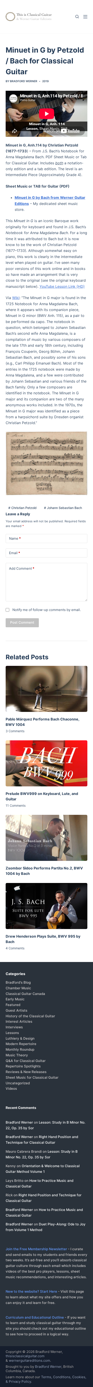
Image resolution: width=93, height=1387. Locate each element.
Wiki (15, 297)
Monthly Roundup (20, 1049)
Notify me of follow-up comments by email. (46, 610)
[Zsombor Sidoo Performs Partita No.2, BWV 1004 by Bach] (47, 838)
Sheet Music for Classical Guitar (32, 1077)
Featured (13, 1005)
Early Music (15, 999)
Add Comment (21, 568)
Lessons (12, 1033)
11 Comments (16, 805)
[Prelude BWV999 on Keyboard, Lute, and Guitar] (47, 763)
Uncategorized (18, 1083)
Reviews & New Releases (26, 1072)
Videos (11, 1088)
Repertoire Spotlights (23, 1066)
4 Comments (15, 948)
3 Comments (15, 731)
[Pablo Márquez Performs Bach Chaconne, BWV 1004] (47, 689)
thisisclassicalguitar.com (25, 1356)
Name (15, 538)
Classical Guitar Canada (25, 994)
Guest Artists (16, 1010)
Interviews (14, 1027)
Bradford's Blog (18, 982)
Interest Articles (19, 1021)
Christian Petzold (22, 508)
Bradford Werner (19, 1122)
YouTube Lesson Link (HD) (62, 286)
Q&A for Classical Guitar (26, 1061)
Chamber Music (18, 988)
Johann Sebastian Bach (63, 508)
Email (14, 553)
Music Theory (17, 1055)
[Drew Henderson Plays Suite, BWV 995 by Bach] (47, 906)
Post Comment (22, 622)
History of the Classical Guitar (30, 1016)
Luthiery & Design (20, 1038)
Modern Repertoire (21, 1044)
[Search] (77, 16)
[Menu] (85, 17)
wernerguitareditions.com (29, 1360)
